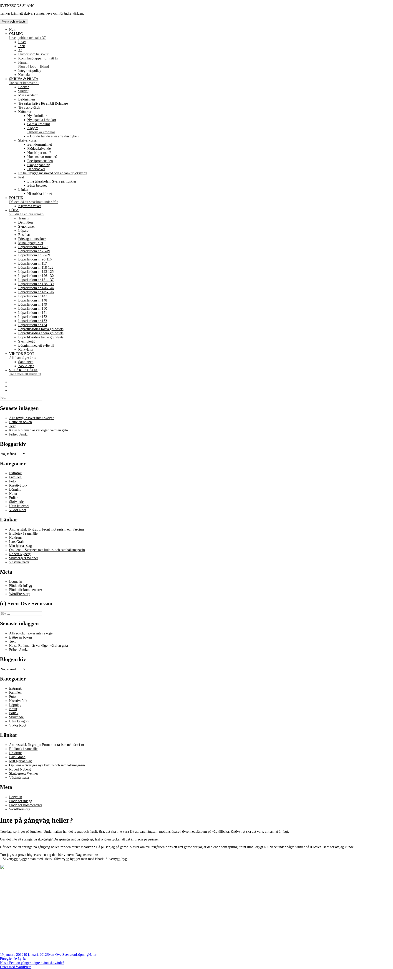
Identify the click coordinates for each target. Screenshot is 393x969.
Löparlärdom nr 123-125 (36, 271)
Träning (23, 218)
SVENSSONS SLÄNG (17, 6)
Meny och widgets (14, 21)
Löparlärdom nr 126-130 (36, 276)
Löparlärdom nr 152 (32, 317)
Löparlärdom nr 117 (32, 263)
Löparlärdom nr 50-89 (34, 255)
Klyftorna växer (29, 206)
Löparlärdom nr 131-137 (36, 280)
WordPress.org (19, 594)
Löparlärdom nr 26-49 (34, 251)
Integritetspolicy (29, 70)
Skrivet (23, 91)
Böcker (23, 87)
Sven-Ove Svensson (61, 954)
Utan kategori (19, 506)
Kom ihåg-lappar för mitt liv (38, 58)
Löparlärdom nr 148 (32, 300)
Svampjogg (26, 341)
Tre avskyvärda (29, 107)
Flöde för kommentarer (25, 590)
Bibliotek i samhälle (23, 533)
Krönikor (24, 111)
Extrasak (15, 473)
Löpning (15, 489)
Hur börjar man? (39, 153)
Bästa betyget (37, 185)
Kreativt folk (18, 485)
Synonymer (26, 226)
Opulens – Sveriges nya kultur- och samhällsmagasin (47, 550)
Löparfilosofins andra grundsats (40, 333)
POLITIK (33, 200)
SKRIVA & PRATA (24, 81)
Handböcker (36, 169)
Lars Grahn (17, 542)
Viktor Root (17, 510)
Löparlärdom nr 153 (32, 321)
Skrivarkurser (28, 140)
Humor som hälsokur (33, 54)
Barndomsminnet (39, 144)
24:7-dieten (26, 366)
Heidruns (15, 537)
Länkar (23, 189)
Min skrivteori (28, 95)
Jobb (21, 46)
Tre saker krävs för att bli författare (43, 103)
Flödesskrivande (39, 148)
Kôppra (41, 130)
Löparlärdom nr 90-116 (35, 259)
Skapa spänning (38, 165)
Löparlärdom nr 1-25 (33, 247)
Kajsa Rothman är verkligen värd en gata (38, 430)
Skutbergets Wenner (23, 558)
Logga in (15, 581)
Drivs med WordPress (15, 967)
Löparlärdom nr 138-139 (36, 284)
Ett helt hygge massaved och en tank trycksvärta (52, 173)
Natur (13, 493)
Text (12, 426)
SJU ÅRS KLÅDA (25, 372)
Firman (33, 64)
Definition (25, 222)
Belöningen (26, 99)
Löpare (23, 230)
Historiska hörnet (39, 194)
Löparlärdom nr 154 (32, 325)
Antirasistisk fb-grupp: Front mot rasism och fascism (46, 529)
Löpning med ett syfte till (36, 345)
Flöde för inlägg (20, 586)
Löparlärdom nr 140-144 (36, 288)
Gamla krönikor (38, 124)
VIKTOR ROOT (24, 356)
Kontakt (24, 75)
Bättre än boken (20, 422)
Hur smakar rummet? (42, 157)
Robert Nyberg (20, 554)
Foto (12, 481)
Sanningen (25, 362)
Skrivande (16, 502)
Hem (12, 29)
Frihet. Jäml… (19, 434)
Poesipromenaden (40, 161)
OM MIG (27, 36)
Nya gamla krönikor (41, 120)
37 (20, 50)
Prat (21, 177)
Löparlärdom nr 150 (32, 308)
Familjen (15, 477)
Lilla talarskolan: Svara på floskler (51, 181)
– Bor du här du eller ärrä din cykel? (53, 136)
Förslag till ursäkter (32, 239)
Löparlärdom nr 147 (32, 296)
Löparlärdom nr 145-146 (36, 292)
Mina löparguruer (30, 243)
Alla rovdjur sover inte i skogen (31, 418)
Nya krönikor (37, 116)
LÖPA (26, 212)
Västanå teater (19, 562)
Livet (22, 42)
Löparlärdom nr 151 (32, 312)
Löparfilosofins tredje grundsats (40, 337)
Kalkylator (25, 349)
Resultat (24, 235)
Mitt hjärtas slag (20, 546)
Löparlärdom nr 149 (32, 304)
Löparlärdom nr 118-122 (35, 267)
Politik (13, 498)
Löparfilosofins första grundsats (40, 329)
